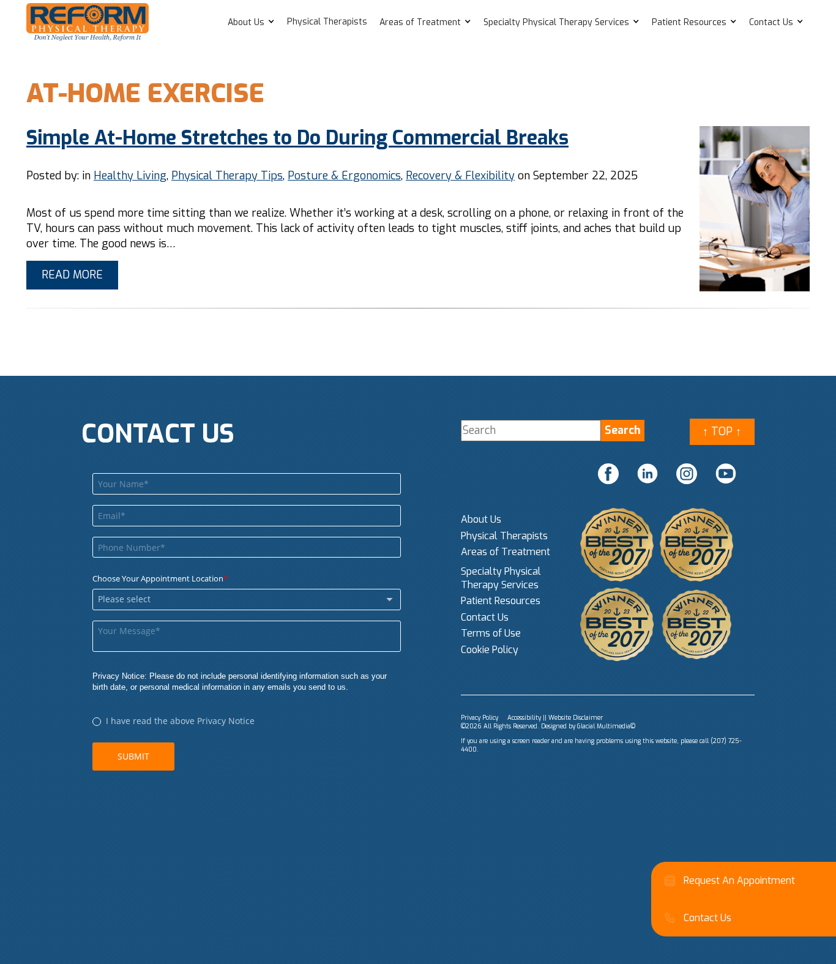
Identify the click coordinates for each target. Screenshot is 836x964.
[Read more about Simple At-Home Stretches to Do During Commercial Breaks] (755, 208)
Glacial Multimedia (603, 726)
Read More (72, 274)
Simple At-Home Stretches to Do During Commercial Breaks (297, 138)
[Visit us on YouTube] (725, 473)
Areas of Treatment (420, 22)
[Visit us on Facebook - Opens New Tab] (608, 473)
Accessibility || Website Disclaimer (555, 718)
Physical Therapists (327, 22)
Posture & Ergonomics (344, 175)
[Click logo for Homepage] (87, 22)
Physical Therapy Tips (227, 175)
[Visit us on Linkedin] (647, 473)
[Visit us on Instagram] (686, 473)
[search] (622, 430)
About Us (246, 22)
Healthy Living (130, 175)
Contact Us (771, 22)
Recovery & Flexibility (460, 175)
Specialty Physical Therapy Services (556, 22)
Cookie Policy (489, 649)
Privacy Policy (479, 718)
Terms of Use (491, 633)
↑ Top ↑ (722, 431)
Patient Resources (689, 22)
